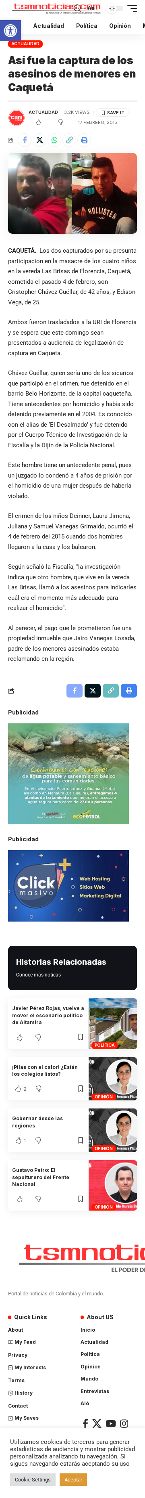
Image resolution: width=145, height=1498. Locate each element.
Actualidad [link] (25, 43)
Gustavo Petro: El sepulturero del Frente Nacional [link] (40, 1177)
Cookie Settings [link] (33, 1480)
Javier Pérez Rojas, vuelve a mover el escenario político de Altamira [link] (48, 1015)
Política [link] (105, 1045)
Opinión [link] (104, 1097)
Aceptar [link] (73, 1480)
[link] (10, 30)
